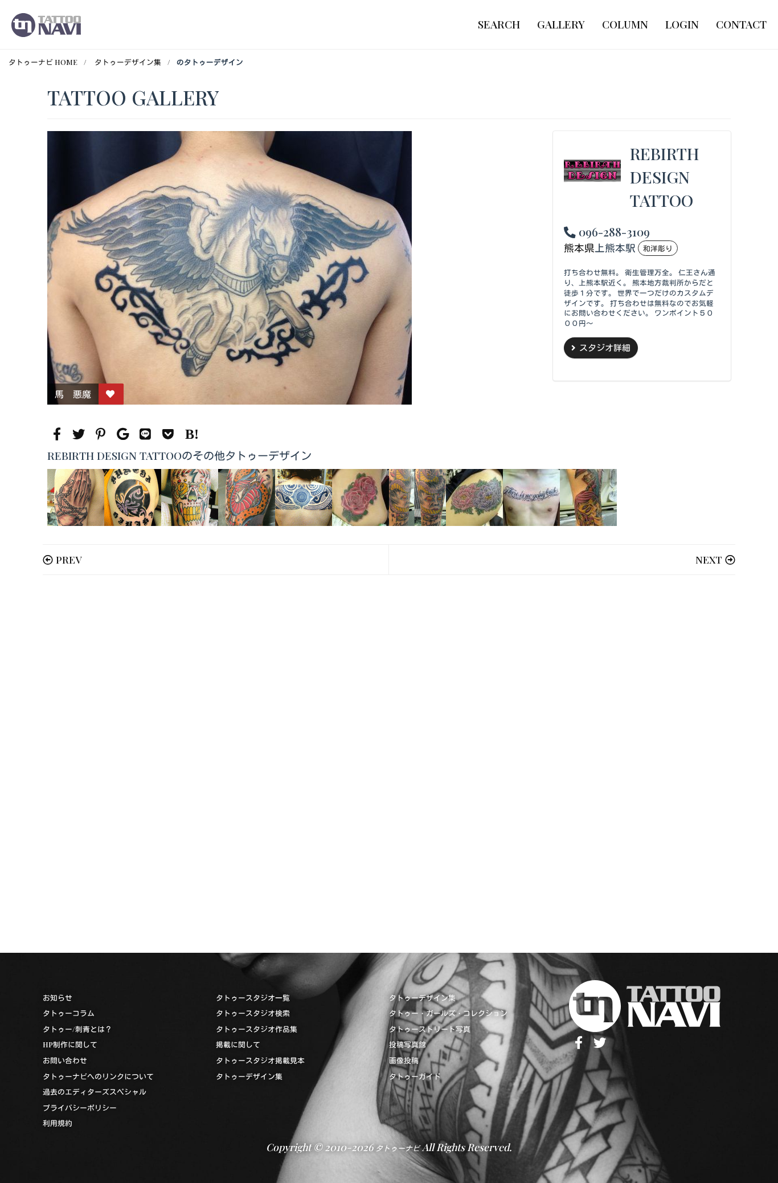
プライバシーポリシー (80, 1107)
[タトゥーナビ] (46, 24)
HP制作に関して (70, 1044)
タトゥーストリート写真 (429, 1029)
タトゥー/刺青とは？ (77, 1029)
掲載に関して (238, 1044)
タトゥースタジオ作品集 (256, 1029)
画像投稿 (404, 1060)
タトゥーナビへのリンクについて (98, 1076)
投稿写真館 (407, 1044)
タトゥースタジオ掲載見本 (260, 1060)
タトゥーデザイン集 (128, 62)
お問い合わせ (65, 1060)
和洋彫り (658, 248)
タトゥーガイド (415, 1076)
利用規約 (57, 1123)
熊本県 (579, 247)
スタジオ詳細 (604, 347)
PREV (68, 559)
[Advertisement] (388, 764)
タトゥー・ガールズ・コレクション (448, 1013)
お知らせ (57, 997)
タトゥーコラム (69, 1013)
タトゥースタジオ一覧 (253, 997)
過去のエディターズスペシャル (94, 1091)
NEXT (708, 559)
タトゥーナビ (397, 1148)
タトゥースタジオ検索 (253, 1013)
